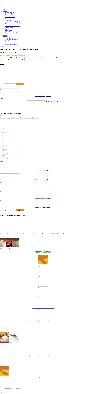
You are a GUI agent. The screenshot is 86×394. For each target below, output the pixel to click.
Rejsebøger (7, 29)
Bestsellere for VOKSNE (10, 12)
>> (50, 96)
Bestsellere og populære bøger (20, 57)
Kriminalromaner (8, 40)
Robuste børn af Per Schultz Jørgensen (12, 55)
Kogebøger (5, 35)
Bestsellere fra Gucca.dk (10, 15)
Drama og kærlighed (9, 38)
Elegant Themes (8, 388)
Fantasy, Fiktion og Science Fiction (12, 39)
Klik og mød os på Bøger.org (52, 101)
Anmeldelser (5, 10)
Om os (4, 9)
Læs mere (2, 61)
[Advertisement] (9, 75)
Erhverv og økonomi (9, 20)
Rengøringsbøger (8, 30)
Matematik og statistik (9, 27)
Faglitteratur (5, 19)
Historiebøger (7, 24)
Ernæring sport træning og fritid (11, 22)
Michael (6, 57)
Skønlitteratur (5, 36)
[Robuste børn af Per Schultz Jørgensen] (8, 52)
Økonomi (7, 33)
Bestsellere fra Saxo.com (10, 17)
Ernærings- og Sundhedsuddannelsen (12, 21)
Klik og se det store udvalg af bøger (42, 96)
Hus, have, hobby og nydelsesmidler (12, 26)
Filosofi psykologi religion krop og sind (13, 23)
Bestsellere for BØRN (9, 13)
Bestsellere (5, 11)
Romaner (7, 41)
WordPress (18, 388)
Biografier (5, 18)
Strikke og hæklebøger (9, 31)
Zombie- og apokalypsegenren (11, 44)
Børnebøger (7, 37)
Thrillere (6, 43)
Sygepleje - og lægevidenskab (11, 32)
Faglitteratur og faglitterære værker (33, 57)
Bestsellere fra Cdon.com (10, 14)
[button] (3, 7)
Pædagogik (7, 28)
